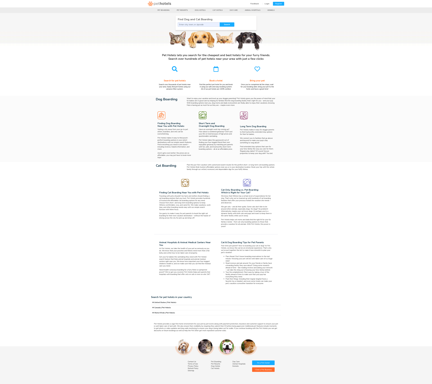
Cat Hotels (218, 10)
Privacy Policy (193, 366)
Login (267, 3)
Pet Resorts (182, 10)
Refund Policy (193, 368)
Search (227, 24)
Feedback (254, 3)
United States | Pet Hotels (165, 302)
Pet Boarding (164, 10)
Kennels (271, 10)
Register (278, 3)
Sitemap (191, 370)
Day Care (234, 10)
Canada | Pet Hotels (162, 307)
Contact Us (192, 361)
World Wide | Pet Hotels (164, 313)
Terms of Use (193, 364)
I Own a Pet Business (263, 369)
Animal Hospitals (252, 10)
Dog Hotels (200, 10)
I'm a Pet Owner (263, 363)
